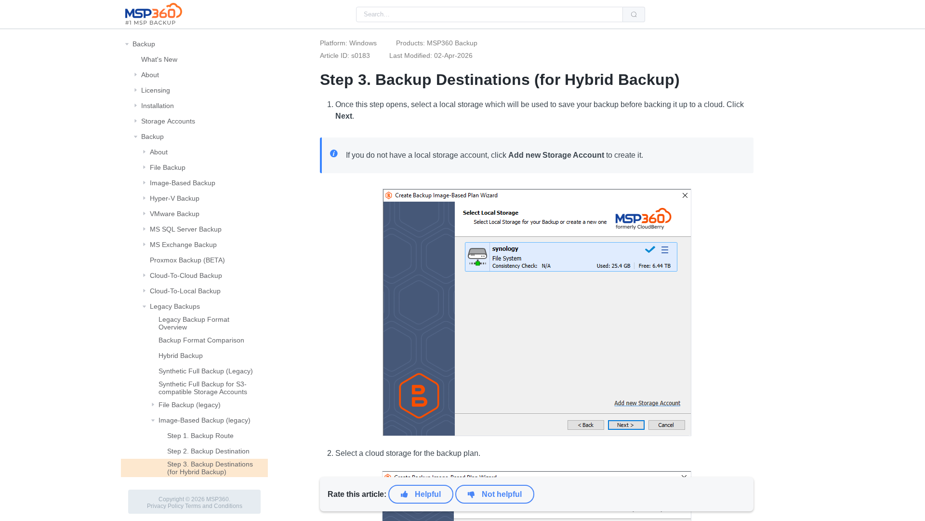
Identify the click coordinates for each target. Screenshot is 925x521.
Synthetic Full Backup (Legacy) (206, 371)
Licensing (155, 90)
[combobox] (489, 14)
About (150, 75)
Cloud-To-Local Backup (185, 291)
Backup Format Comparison (201, 340)
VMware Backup (174, 214)
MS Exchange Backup (183, 244)
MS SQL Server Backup (186, 229)
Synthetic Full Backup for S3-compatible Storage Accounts (203, 388)
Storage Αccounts (168, 121)
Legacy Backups (175, 306)
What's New (159, 59)
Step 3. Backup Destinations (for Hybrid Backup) (210, 468)
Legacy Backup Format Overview (194, 323)
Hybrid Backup (181, 355)
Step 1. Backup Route (200, 435)
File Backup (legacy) (190, 405)
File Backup (167, 167)
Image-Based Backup (182, 183)
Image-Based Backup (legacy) (205, 420)
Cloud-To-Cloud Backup (186, 275)
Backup (143, 44)
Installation (157, 106)
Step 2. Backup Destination (208, 451)
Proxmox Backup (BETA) (187, 260)
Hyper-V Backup (174, 198)
